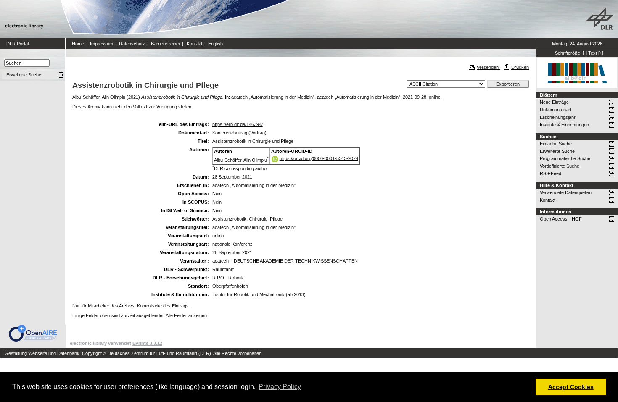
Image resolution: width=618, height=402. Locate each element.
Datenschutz (132, 43)
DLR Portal (17, 43)
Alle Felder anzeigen (186, 315)
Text (592, 52)
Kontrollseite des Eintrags (163, 305)
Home (78, 43)
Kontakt (194, 43)
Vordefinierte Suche (559, 165)
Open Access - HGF (561, 218)
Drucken (520, 67)
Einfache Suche (556, 143)
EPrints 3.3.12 (147, 343)
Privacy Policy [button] (280, 386)
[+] (600, 52)
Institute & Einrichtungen (564, 124)
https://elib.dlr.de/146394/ (237, 124)
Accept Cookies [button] (571, 387)
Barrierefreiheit (166, 43)
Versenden (488, 67)
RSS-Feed (550, 173)
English (215, 43)
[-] (585, 52)
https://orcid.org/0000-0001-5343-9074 (319, 158)
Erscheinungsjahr (558, 117)
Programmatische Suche (565, 158)
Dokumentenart (555, 109)
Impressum (101, 43)
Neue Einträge (554, 102)
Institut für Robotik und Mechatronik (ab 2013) (259, 294)
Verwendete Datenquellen (566, 192)
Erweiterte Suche (557, 151)
